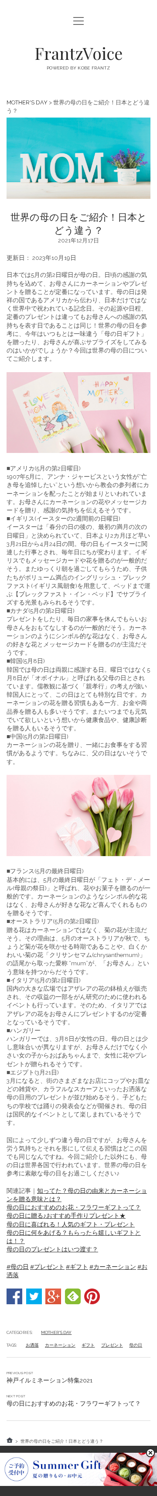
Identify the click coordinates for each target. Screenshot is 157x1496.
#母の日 (18, 1266)
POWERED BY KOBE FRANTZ (78, 68)
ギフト (88, 1345)
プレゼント (112, 1345)
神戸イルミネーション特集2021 (49, 1380)
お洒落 (32, 1345)
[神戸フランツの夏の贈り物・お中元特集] (78, 1483)
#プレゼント (47, 1266)
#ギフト (77, 1266)
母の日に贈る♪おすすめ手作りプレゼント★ (66, 1215)
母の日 (135, 1345)
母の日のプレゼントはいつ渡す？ (52, 1249)
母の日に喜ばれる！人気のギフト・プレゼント (71, 1224)
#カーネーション (112, 1266)
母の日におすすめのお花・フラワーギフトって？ (74, 1207)
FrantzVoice (78, 53)
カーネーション (60, 1345)
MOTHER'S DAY (27, 102)
